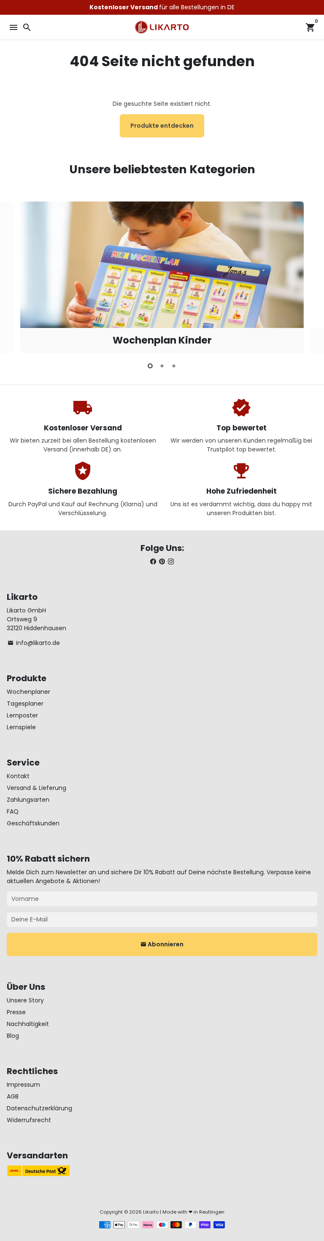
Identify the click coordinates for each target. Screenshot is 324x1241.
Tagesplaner (25, 703)
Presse (16, 1012)
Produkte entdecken (162, 125)
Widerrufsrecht (29, 1120)
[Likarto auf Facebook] (153, 561)
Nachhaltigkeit (28, 1024)
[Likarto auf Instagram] (171, 561)
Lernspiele (21, 727)
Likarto (151, 1212)
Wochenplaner (28, 692)
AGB (13, 1096)
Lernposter (22, 715)
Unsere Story (25, 1000)
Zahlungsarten (28, 799)
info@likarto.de (34, 643)
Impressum (23, 1084)
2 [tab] (162, 366)
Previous (14, 276)
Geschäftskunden (33, 823)
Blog (13, 1035)
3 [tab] (174, 366)
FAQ (13, 811)
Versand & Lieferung (36, 788)
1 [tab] (150, 366)
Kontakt (18, 776)
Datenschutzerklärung (39, 1108)
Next (309, 276)
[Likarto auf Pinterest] (162, 561)
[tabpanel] (162, 277)
